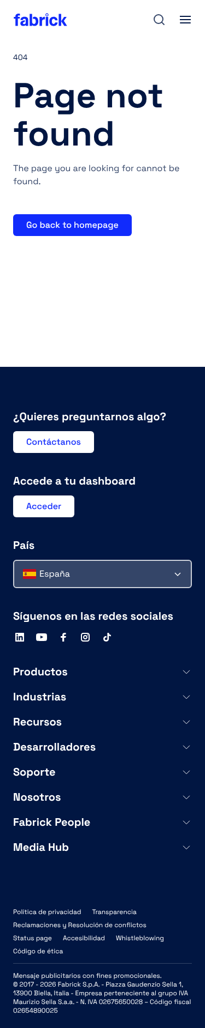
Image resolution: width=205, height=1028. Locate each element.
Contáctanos (53, 442)
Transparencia (114, 912)
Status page (32, 938)
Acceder (43, 506)
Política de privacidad (47, 912)
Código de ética (38, 951)
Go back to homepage (72, 225)
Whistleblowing (140, 938)
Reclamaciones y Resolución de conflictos (80, 925)
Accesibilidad (84, 938)
